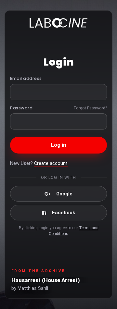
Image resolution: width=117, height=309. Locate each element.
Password (21, 108)
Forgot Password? (90, 107)
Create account (51, 163)
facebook (63, 213)
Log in (58, 145)
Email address (26, 78)
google (64, 194)
